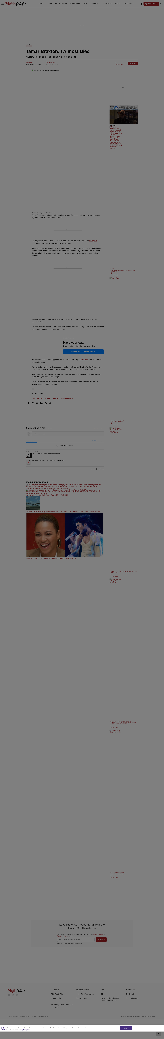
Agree (125, 1028)
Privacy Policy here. (24, 1030)
